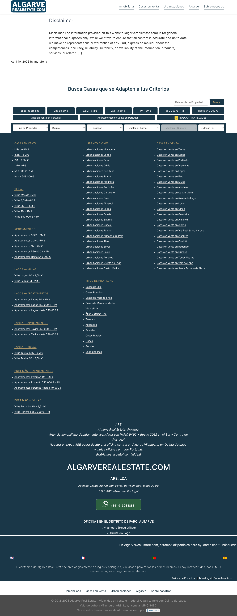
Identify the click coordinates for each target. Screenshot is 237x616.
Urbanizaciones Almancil (99, 203)
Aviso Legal (205, 578)
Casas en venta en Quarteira (173, 214)
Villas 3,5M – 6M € (24, 200)
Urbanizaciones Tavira (98, 176)
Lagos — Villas (25, 269)
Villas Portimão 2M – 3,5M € (30, 406)
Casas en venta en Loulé (170, 203)
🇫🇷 (83, 558)
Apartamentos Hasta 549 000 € (32, 256)
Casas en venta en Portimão (172, 160)
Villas (18, 188)
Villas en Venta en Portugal (46, 117)
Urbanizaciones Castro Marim (102, 268)
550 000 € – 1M (175, 110)
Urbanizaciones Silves (98, 246)
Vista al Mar (92, 308)
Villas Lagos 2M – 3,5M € (28, 275)
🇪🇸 (225, 558)
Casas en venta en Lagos (171, 154)
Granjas (90, 346)
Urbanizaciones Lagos (98, 154)
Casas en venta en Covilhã (172, 241)
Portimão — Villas (27, 400)
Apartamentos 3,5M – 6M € (29, 235)
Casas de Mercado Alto (99, 297)
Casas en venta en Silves (171, 181)
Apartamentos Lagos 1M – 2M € (32, 299)
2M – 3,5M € (118, 110)
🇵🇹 (154, 558)
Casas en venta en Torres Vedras (175, 257)
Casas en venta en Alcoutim (172, 235)
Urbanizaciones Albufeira (100, 181)
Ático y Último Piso (96, 313)
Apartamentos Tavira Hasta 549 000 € (36, 334)
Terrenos (90, 319)
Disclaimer (61, 20)
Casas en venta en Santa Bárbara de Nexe (181, 268)
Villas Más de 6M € (25, 194)
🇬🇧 (12, 558)
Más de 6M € (60, 110)
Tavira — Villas (25, 346)
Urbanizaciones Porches (99, 257)
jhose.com (153, 610)
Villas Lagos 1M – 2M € (27, 280)
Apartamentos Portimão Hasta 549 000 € (37, 387)
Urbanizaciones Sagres (99, 219)
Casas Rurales (93, 335)
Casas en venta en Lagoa (171, 171)
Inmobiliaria (126, 6)
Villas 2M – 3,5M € (24, 205)
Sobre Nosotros (222, 578)
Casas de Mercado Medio (100, 303)
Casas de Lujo (93, 286)
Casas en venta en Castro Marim (175, 192)
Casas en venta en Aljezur (171, 224)
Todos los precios (29, 110)
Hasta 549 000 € (208, 110)
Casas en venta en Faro (170, 176)
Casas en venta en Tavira (171, 149)
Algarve (194, 6)
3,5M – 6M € (90, 110)
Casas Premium (94, 292)
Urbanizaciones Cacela (99, 224)
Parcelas (90, 330)
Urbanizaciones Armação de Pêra (104, 235)
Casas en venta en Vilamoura (173, 165)
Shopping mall (94, 351)
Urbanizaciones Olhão (98, 165)
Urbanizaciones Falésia (99, 230)
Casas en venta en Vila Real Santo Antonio (180, 230)
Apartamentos (24, 229)
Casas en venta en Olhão (171, 208)
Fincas (89, 340)
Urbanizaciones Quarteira (100, 171)
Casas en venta (149, 6)
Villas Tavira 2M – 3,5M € (28, 358)
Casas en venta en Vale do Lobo (175, 262)
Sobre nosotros (214, 6)
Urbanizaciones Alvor (97, 241)
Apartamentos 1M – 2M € (28, 246)
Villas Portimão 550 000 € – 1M (32, 411)
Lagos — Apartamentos (31, 293)
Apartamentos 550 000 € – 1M (31, 251)
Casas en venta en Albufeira (172, 187)
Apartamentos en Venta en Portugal (118, 117)
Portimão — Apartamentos (33, 370)
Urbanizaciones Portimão (100, 187)
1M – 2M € (145, 110)
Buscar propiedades (192, 117)
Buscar (217, 102)
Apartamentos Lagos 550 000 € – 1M (35, 304)
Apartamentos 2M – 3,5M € (29, 240)
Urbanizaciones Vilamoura (100, 149)
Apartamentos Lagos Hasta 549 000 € (36, 310)
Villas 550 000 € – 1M (26, 216)
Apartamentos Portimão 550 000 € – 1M (37, 382)
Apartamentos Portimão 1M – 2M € (33, 376)
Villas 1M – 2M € (23, 211)
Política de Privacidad (184, 578)
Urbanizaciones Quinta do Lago (103, 262)
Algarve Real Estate (111, 429)
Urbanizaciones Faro (97, 160)
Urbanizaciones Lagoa (98, 208)
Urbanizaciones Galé (97, 198)
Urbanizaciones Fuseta (98, 214)
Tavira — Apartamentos (31, 322)
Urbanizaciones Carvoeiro (100, 192)
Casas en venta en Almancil (172, 219)
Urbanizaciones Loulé (98, 251)
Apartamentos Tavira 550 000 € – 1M (35, 328)
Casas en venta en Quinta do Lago (176, 198)
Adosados (91, 324)
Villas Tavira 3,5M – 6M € (28, 352)
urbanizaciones (97, 143)
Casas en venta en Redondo (173, 246)
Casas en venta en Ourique (172, 251)
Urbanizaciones (174, 6)
